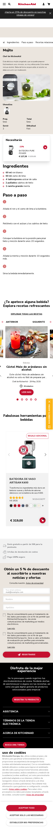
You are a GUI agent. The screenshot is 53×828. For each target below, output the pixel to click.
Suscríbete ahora (49, 414)
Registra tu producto (26, 699)
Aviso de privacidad (34, 583)
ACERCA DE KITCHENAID (18, 733)
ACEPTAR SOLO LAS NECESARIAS (27, 815)
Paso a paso (27, 42)
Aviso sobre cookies (18, 789)
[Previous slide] (9, 454)
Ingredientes (13, 42)
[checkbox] (4, 615)
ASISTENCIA (10, 711)
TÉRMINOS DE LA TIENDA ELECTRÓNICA (19, 722)
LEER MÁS (26, 392)
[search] (9, 4)
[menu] (4, 4)
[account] (44, 4)
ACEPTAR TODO (26, 808)
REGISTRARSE (28, 654)
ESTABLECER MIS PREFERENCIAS (26, 822)
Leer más (11, 629)
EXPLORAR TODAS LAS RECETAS (26, 314)
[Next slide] (45, 454)
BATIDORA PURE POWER (26, 152)
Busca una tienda (14, 745)
